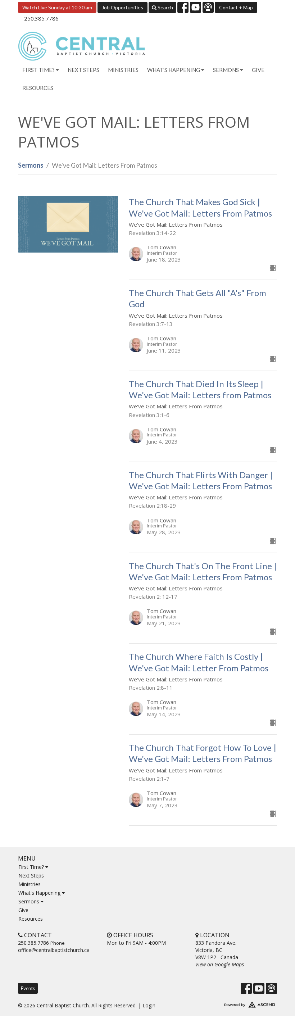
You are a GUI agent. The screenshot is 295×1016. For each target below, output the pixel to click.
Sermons (31, 165)
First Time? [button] (39, 70)
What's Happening (40, 892)
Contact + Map (236, 7)
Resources (37, 88)
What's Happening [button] (174, 70)
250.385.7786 (41, 18)
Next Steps (83, 70)
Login (148, 1005)
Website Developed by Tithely (236, 1003)
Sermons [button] (226, 70)
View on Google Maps (219, 964)
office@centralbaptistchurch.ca (54, 950)
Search (164, 7)
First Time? (31, 866)
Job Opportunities (122, 7)
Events (28, 988)
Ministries (123, 70)
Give (258, 70)
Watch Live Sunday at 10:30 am (57, 7)
